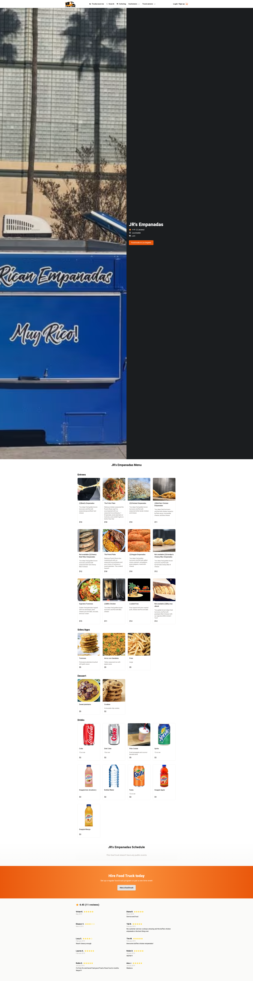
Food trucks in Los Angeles (141, 243)
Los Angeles (136, 233)
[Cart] (186, 4)
